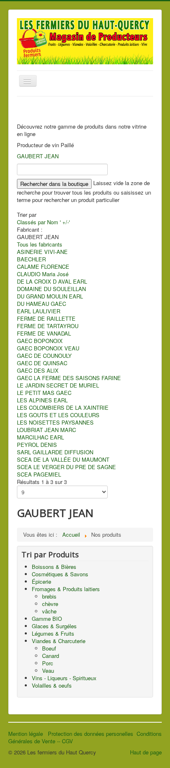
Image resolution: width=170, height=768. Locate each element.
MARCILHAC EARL (40, 437)
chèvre (50, 604)
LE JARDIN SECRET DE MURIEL (58, 385)
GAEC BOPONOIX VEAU (48, 348)
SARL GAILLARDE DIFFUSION (55, 452)
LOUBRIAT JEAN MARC (46, 430)
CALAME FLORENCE (43, 266)
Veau (48, 670)
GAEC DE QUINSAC (42, 363)
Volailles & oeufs (52, 685)
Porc (47, 663)
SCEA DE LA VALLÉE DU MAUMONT (63, 459)
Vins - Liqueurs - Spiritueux (64, 678)
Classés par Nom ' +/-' (43, 222)
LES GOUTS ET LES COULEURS (58, 415)
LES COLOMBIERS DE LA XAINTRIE (63, 407)
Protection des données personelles (92, 733)
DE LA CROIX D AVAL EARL (52, 281)
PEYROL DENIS (37, 445)
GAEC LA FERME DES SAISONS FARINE (69, 378)
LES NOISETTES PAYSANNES (55, 422)
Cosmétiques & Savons (60, 574)
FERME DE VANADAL (44, 333)
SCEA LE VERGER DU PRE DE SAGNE (66, 467)
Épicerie (41, 581)
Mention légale (28, 733)
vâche (49, 611)
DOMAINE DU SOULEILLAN (51, 289)
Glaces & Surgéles (54, 626)
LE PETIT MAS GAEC (44, 393)
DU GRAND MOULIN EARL (50, 296)
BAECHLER (31, 259)
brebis (49, 596)
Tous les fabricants (39, 244)
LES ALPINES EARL (42, 400)
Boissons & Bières (54, 567)
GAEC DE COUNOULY (44, 355)
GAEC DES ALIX (38, 370)
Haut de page (146, 752)
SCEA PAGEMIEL (39, 474)
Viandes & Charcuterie (58, 641)
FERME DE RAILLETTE (46, 318)
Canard (50, 656)
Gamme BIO (47, 618)
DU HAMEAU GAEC (41, 304)
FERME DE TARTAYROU (47, 326)
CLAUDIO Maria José (42, 274)
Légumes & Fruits (53, 633)
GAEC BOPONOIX (40, 341)
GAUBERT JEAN (38, 156)
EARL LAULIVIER (38, 311)
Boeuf (49, 648)
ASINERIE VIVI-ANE (42, 252)
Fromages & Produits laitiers (66, 589)
